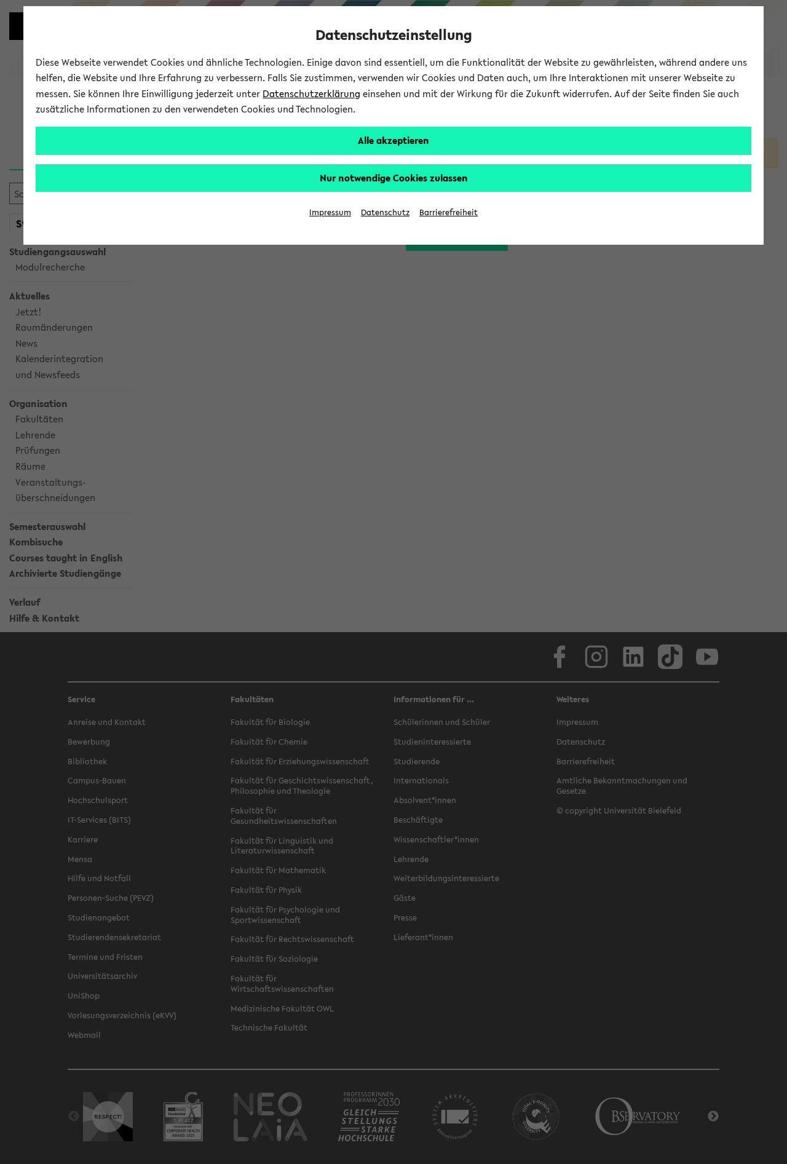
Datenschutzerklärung (311, 93)
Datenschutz (385, 212)
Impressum (330, 212)
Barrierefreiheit (448, 212)
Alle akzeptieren (393, 140)
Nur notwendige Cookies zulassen (394, 177)
